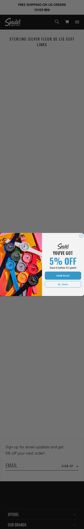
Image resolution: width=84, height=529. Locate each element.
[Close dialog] (81, 236)
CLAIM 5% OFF (63, 275)
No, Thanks (63, 284)
